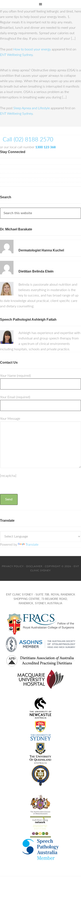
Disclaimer (34, 566)
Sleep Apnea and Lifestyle (31, 108)
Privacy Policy (13, 566)
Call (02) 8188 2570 (28, 139)
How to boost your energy (32, 49)
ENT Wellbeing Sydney (16, 55)
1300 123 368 (45, 147)
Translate (32, 544)
